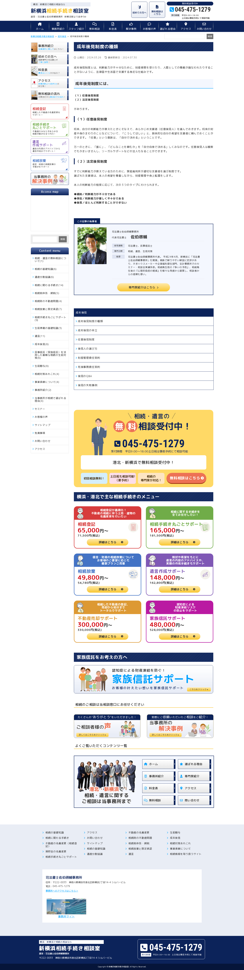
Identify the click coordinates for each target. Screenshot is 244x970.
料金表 (113, 29)
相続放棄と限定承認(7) (48, 309)
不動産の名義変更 (138, 832)
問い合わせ (192, 800)
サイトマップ (42, 425)
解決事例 (131, 29)
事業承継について (180, 848)
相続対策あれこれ (180, 843)
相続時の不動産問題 (140, 837)
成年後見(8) (42, 344)
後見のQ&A (85, 376)
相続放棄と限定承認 (140, 848)
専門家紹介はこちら (142, 287)
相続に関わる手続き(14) (49, 285)
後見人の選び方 (87, 348)
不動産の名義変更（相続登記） (61, 845)
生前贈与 (175, 832)
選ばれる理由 (168, 29)
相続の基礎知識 (54, 832)
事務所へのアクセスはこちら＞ (62, 890)
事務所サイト (66, 916)
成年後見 (81, 312)
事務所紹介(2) (43, 390)
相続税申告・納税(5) (47, 293)
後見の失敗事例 (87, 385)
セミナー (40, 409)
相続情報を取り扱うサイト (186, 854)
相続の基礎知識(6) (46, 269)
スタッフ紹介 (76, 29)
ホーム (40, 29)
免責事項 (40, 433)
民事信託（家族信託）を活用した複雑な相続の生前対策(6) (50, 355)
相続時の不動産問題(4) (48, 301)
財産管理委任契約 (89, 358)
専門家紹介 (192, 776)
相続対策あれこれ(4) (47, 374)
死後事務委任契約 (89, 367)
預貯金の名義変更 (55, 851)
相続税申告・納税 (138, 843)
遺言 (131, 854)
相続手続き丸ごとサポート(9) (50, 319)
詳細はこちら (108, 542)
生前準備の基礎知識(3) (48, 328)
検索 (62, 239)
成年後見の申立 (87, 330)
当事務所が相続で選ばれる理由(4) (50, 399)
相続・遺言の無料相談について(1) (50, 259)
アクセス (186, 29)
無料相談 (94, 29)
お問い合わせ (204, 29)
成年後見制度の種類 (90, 321)
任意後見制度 (86, 339)
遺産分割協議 (95, 854)
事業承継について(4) (47, 382)
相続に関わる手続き (57, 837)
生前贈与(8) (42, 366)
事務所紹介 (58, 29)
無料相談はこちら (185, 478)
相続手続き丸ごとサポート (61, 856)
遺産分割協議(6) (44, 277)
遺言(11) (40, 336)
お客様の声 (149, 29)
